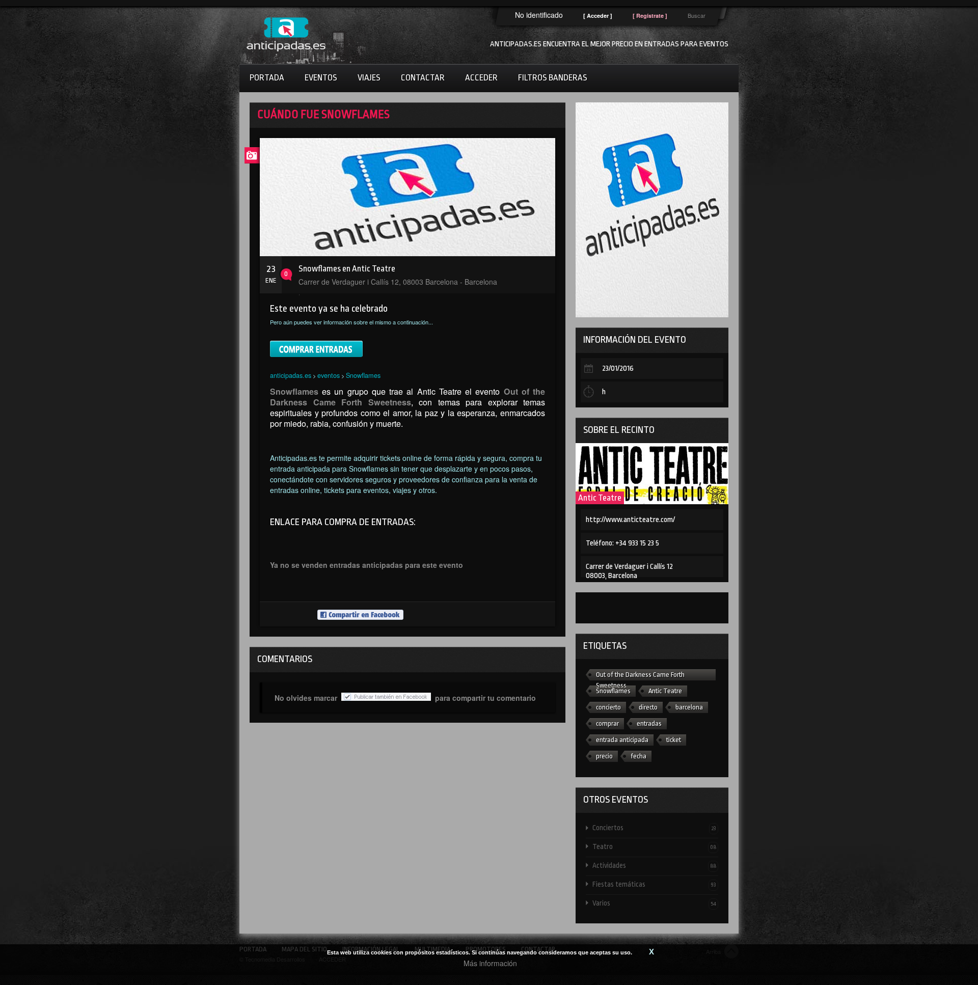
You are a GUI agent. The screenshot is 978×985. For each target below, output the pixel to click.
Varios (654, 903)
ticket (673, 740)
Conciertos (654, 828)
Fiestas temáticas (654, 884)
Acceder (481, 78)
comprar (607, 723)
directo (648, 707)
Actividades (654, 865)
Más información (490, 963)
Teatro (654, 846)
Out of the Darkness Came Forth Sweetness (640, 675)
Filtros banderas (552, 78)
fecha (638, 756)
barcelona (689, 707)
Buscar (696, 15)
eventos (328, 375)
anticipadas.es (290, 375)
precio (604, 756)
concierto (608, 707)
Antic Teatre (599, 498)
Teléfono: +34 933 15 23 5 (622, 543)
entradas (649, 723)
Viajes (369, 78)
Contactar (423, 78)
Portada (267, 78)
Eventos (321, 78)
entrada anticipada (622, 740)
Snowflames (363, 375)
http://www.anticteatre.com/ (630, 519)
